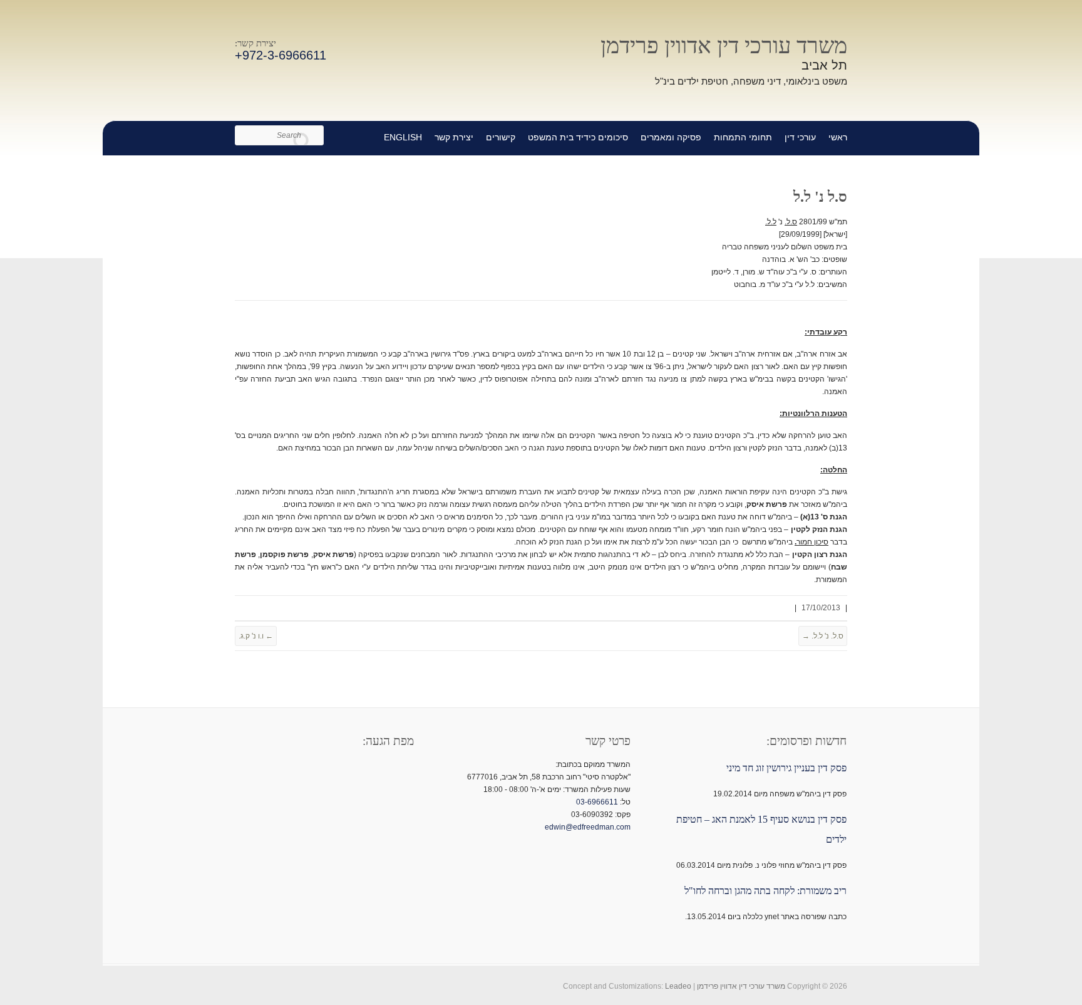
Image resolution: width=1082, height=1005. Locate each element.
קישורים (500, 137)
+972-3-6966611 (280, 55)
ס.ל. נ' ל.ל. (822, 636)
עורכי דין (800, 137)
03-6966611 (597, 802)
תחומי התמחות (743, 137)
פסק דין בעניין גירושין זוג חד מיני (786, 768)
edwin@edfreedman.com (588, 827)
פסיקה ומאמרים (671, 137)
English (403, 137)
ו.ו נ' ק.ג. (256, 636)
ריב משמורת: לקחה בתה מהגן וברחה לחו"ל (765, 890)
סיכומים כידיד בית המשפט (578, 137)
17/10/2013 (820, 607)
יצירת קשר (454, 137)
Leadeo (678, 986)
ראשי (837, 137)
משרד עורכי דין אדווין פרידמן (723, 45)
